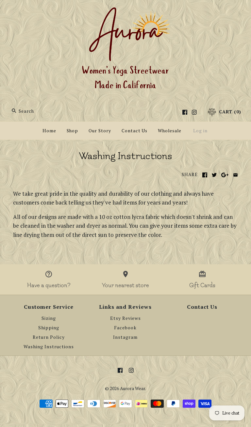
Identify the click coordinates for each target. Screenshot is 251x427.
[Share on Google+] (225, 174)
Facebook (125, 327)
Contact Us (134, 131)
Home (49, 131)
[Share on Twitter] (214, 174)
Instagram (125, 337)
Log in (200, 131)
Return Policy (49, 337)
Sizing (49, 318)
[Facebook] (184, 112)
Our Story (100, 131)
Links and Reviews (125, 306)
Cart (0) (229, 112)
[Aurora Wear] (125, 11)
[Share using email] (235, 174)
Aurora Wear (132, 388)
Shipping (48, 327)
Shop (72, 131)
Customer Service (49, 306)
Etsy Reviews (125, 318)
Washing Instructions (49, 346)
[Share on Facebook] (204, 174)
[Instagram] (194, 112)
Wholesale (169, 131)
